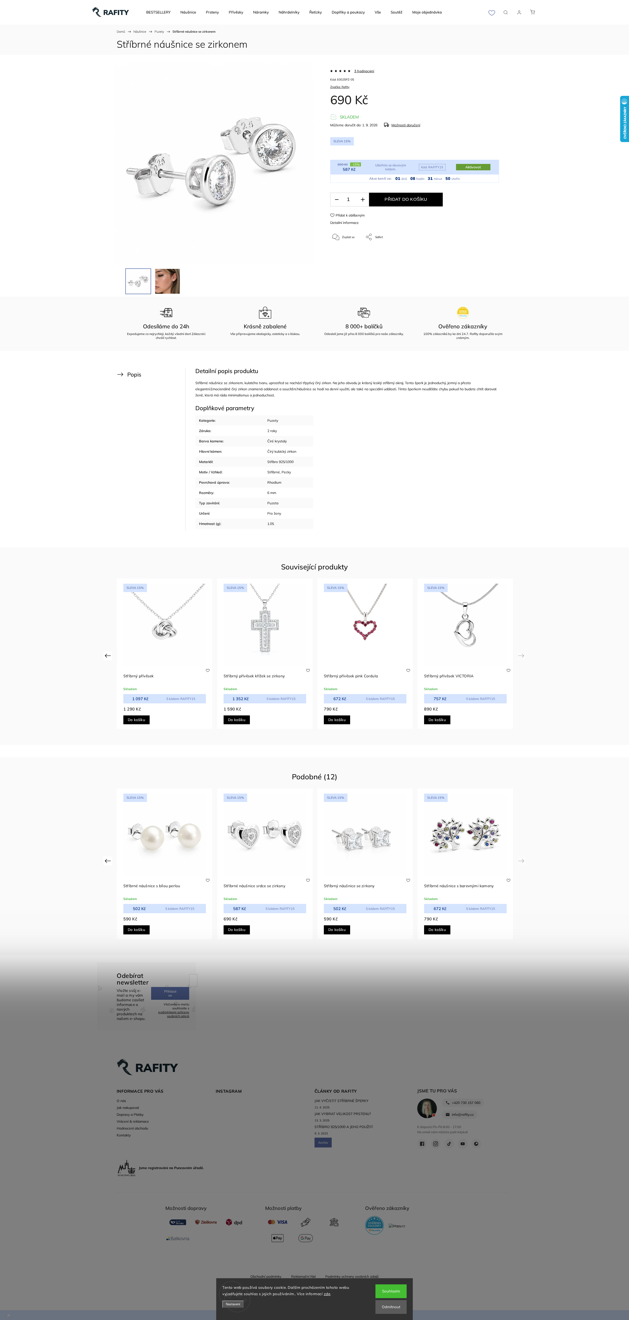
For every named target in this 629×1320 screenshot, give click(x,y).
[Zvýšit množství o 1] (363, 199)
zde (327, 1293)
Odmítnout (391, 1307)
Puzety (272, 420)
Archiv (323, 1142)
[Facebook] (422, 1144)
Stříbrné (273, 472)
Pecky (286, 472)
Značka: (339, 87)
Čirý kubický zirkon (281, 451)
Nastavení (233, 1304)
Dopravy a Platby (130, 1114)
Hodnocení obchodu (132, 1128)
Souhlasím (391, 1291)
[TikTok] (449, 1144)
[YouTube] (463, 1144)
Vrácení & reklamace (133, 1121)
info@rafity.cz (463, 1114)
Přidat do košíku (406, 199)
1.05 (270, 524)
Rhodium (274, 482)
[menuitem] (158, 12)
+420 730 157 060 (466, 1103)
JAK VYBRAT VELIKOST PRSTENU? (342, 1114)
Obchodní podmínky (265, 1276)
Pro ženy (274, 513)
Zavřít (488, 253)
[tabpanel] (164, 654)
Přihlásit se (170, 993)
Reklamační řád (303, 1276)
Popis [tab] (134, 374)
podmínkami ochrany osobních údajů (173, 1014)
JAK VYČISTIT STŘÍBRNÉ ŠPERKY (341, 1101)
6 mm (271, 493)
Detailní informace (344, 222)
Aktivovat (473, 167)
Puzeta (272, 503)
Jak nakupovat (128, 1107)
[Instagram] (436, 1144)
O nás (121, 1101)
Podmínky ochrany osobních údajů (352, 1276)
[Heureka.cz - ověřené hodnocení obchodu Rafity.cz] (374, 1226)
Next (522, 655)
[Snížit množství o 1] (336, 199)
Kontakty (124, 1135)
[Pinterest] (476, 1144)
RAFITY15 (432, 167)
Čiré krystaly (277, 441)
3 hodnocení (364, 71)
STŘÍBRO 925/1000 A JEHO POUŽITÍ (343, 1127)
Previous (108, 655)
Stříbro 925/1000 (280, 462)
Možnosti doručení (405, 125)
